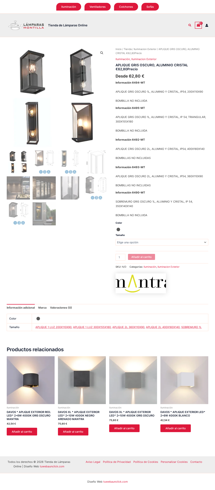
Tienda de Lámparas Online (68, 25)
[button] (68, 7)
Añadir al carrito (141, 257)
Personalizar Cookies (174, 461)
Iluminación (123, 59)
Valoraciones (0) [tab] (61, 307)
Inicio (119, 49)
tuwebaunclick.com (52, 466)
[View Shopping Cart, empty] (198, 25)
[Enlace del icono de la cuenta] (206, 25)
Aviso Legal (93, 461)
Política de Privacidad (117, 461)
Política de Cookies (145, 461)
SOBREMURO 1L (191, 327)
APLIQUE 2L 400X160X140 (163, 327)
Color (119, 222)
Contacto (196, 461)
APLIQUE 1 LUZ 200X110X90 (53, 327)
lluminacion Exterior (145, 49)
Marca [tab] (42, 307)
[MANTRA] (141, 283)
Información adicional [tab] (21, 307)
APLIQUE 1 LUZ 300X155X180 (92, 327)
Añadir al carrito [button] (22, 431)
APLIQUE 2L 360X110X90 (128, 327)
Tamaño (120, 235)
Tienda (128, 49)
